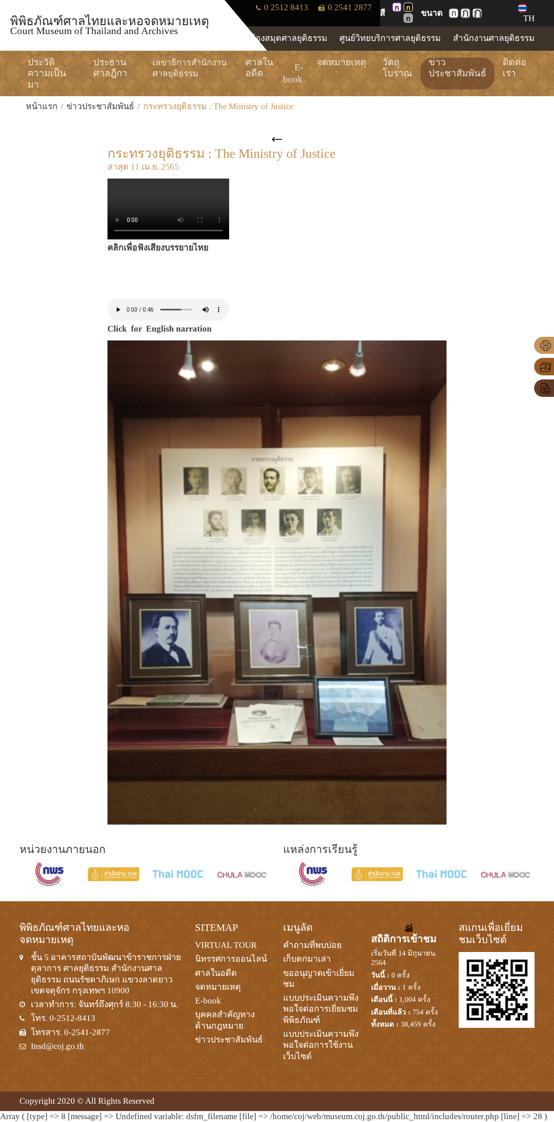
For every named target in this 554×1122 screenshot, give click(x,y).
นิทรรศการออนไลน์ (231, 959)
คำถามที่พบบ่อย (312, 945)
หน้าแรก (42, 106)
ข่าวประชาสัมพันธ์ (100, 106)
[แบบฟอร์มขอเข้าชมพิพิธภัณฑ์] (544, 388)
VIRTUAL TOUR (226, 945)
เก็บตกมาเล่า (307, 959)
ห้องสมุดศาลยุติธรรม (288, 38)
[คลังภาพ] (544, 366)
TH (529, 18)
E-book (208, 1001)
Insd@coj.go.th (57, 1046)
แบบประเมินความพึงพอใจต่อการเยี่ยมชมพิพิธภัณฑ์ (321, 1009)
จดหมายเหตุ (218, 987)
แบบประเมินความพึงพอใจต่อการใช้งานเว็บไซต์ (321, 1045)
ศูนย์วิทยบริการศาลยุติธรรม (390, 38)
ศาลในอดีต (216, 973)
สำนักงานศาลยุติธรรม (494, 38)
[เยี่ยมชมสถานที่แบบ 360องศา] (544, 345)
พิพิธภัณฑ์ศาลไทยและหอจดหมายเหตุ (109, 25)
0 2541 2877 (349, 7)
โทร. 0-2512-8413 (63, 1018)
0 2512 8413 (285, 7)
